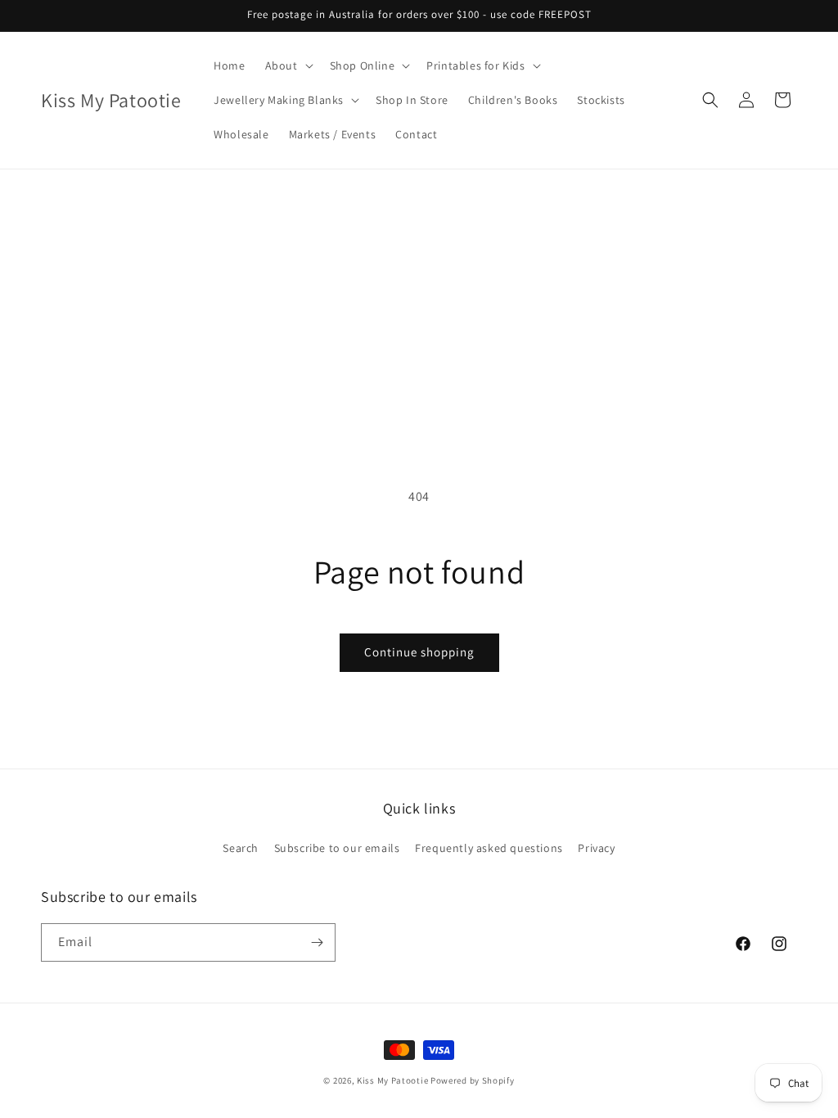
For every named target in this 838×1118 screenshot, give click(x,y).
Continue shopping (419, 652)
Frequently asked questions (489, 848)
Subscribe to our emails (337, 848)
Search (241, 848)
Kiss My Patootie (392, 1080)
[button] (287, 65)
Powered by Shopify (472, 1080)
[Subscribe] (317, 942)
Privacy (596, 848)
